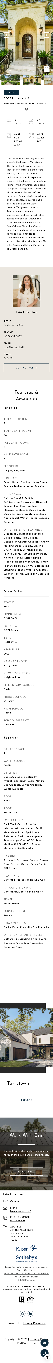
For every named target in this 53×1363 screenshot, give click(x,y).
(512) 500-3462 (13, 336)
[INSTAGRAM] (22, 1314)
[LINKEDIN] (30, 1314)
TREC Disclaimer (26, 1280)
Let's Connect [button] (26, 1171)
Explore (26, 1100)
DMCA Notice (26, 1343)
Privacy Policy (39, 1339)
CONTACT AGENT (26, 367)
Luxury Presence (34, 1323)
